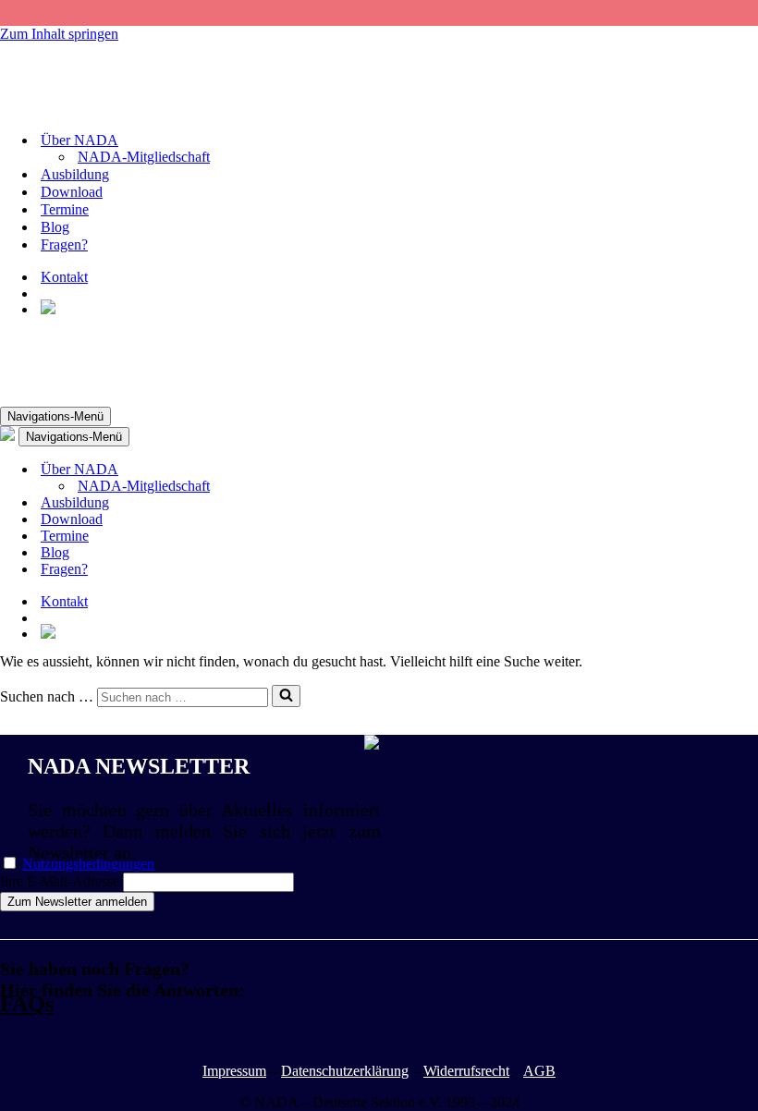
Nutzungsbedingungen (88, 864)
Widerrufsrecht (466, 1071)
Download (72, 192)
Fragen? (64, 244)
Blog (55, 227)
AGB (539, 1071)
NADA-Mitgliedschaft (144, 157)
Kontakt (64, 277)
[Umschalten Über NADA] (323, 470)
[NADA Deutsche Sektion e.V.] (92, 108)
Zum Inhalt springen (59, 34)
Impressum (234, 1071)
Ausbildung (75, 174)
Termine (65, 209)
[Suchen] (286, 696)
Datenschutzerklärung (345, 1071)
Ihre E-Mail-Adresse (59, 881)
